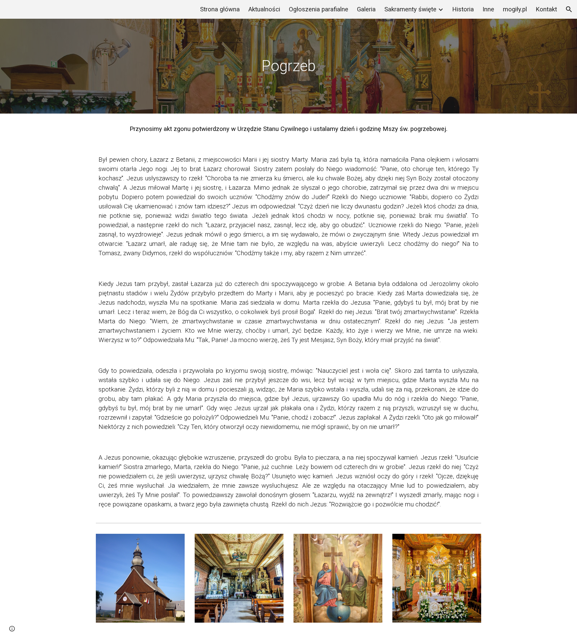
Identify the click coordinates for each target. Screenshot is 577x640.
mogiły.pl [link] (515, 9)
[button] (569, 9)
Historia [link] (463, 9)
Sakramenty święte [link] (410, 9)
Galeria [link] (366, 9)
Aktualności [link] (264, 9)
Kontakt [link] (546, 9)
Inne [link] (488, 9)
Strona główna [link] (220, 9)
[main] (288, 66)
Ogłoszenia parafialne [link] (318, 9)
